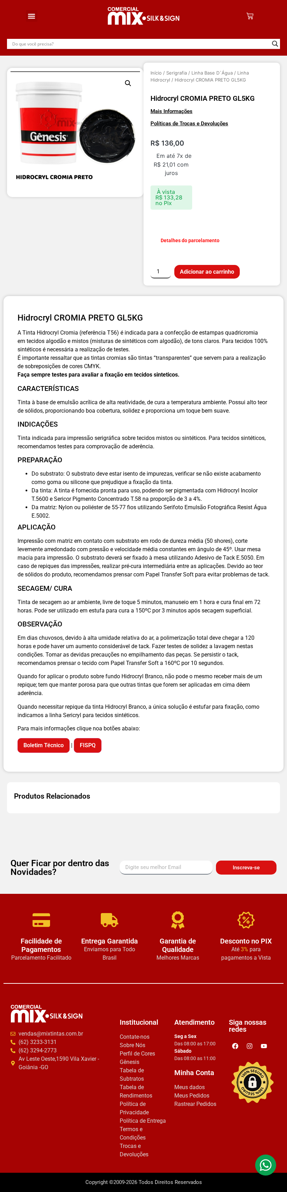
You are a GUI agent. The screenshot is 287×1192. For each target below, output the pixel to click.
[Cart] (250, 16)
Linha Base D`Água (212, 73)
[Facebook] (235, 1045)
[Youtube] (264, 1045)
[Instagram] (249, 1045)
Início (156, 73)
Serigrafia (176, 73)
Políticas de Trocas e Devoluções (189, 123)
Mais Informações (171, 111)
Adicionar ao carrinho (207, 271)
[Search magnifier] (275, 44)
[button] (31, 16)
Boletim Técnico (43, 745)
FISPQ (88, 745)
